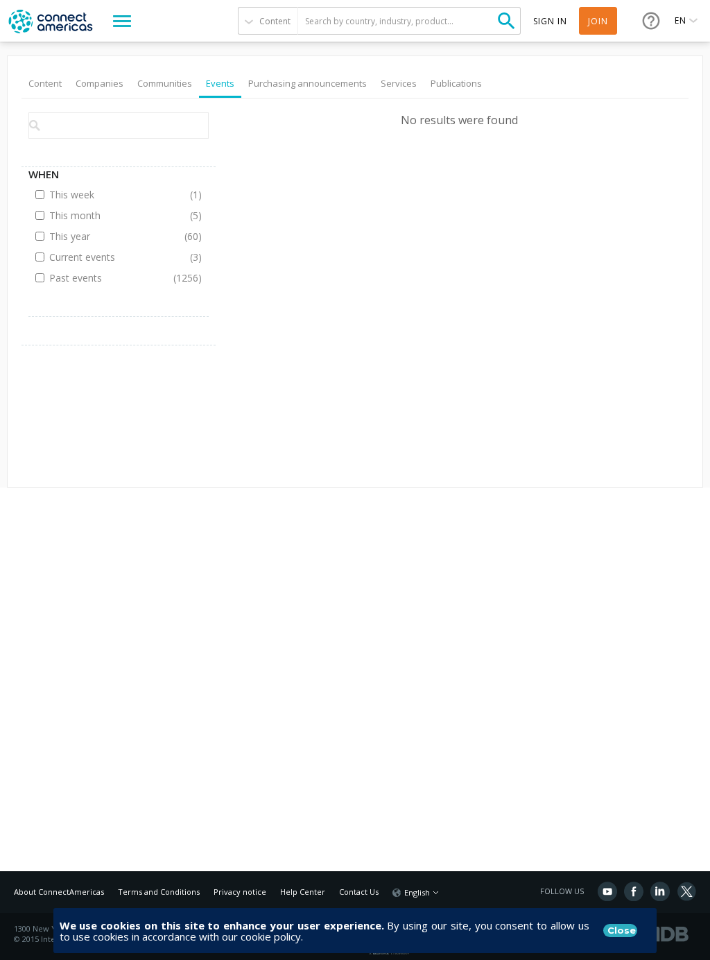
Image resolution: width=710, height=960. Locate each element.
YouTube (607, 891)
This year (108, 236)
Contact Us (359, 891)
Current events (108, 257)
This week (108, 194)
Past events (108, 277)
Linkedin (660, 891)
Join (598, 21)
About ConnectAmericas (59, 891)
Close (621, 930)
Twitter (686, 891)
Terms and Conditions (159, 891)
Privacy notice (240, 891)
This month (108, 215)
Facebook (633, 891)
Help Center (302, 891)
